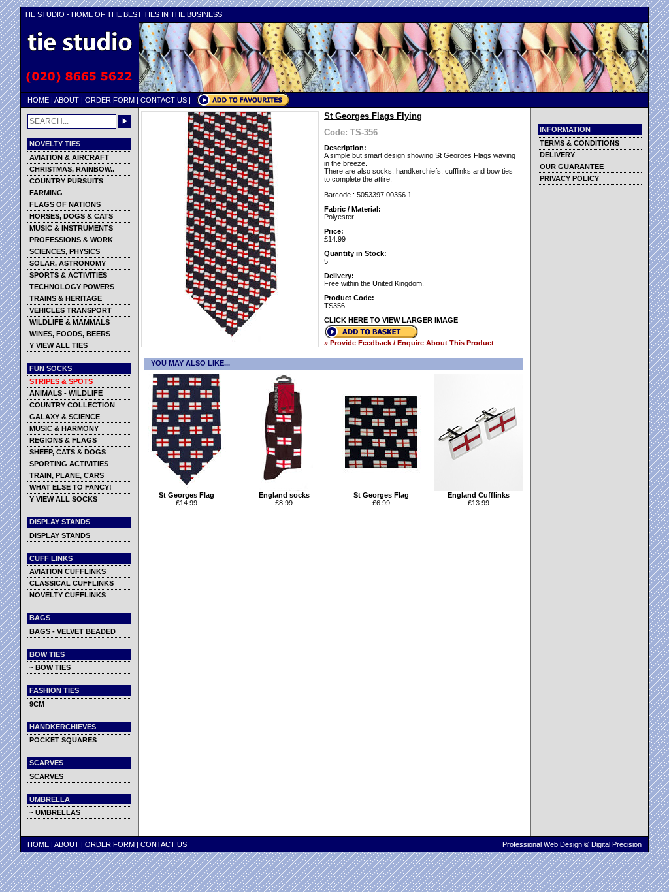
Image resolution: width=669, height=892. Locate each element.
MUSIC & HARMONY (64, 428)
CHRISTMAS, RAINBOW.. (71, 169)
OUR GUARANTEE (572, 166)
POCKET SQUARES (63, 740)
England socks (284, 495)
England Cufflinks (479, 495)
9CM (36, 704)
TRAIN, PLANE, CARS (66, 475)
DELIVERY (557, 155)
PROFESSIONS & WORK (71, 240)
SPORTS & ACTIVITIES (68, 275)
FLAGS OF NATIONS (65, 204)
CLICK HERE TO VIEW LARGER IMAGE (391, 320)
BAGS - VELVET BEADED (72, 631)
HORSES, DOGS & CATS (71, 216)
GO (124, 121)
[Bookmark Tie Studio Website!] (243, 104)
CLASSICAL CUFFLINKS (71, 583)
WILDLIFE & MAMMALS (69, 322)
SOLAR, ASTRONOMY (67, 263)
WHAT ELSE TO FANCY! (70, 487)
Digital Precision (616, 844)
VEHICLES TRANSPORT (70, 310)
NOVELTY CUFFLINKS (67, 595)
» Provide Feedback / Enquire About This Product (409, 343)
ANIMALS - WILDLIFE (66, 393)
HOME (38, 100)
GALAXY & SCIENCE (64, 417)
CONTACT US (163, 100)
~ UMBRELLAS (54, 812)
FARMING (46, 193)
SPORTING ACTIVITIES (68, 464)
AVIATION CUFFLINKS (67, 571)
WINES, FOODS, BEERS (69, 334)
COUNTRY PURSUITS (66, 181)
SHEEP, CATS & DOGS (67, 452)
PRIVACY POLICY (569, 178)
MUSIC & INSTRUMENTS (71, 228)
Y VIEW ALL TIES (58, 345)
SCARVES (46, 776)
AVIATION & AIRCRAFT (69, 157)
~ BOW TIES (50, 667)
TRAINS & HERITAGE (65, 298)
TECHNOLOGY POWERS (71, 287)
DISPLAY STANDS (59, 535)
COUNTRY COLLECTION (72, 405)
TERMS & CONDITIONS (579, 143)
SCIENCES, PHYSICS (64, 251)
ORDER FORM (110, 100)
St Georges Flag (186, 495)
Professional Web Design (542, 844)
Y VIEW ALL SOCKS (63, 499)
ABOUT (66, 100)
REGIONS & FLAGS (63, 440)
